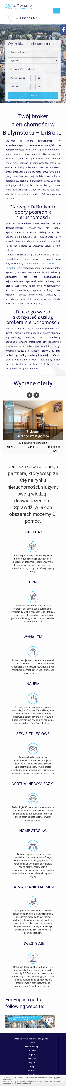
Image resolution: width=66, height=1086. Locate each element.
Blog (32, 1066)
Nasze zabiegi (31, 1046)
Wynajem (32, 1058)
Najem (32, 1062)
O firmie (31, 1070)
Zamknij (33, 1080)
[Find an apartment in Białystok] (30, 1021)
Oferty (32, 1043)
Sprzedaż (32, 1050)
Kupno (32, 1054)
